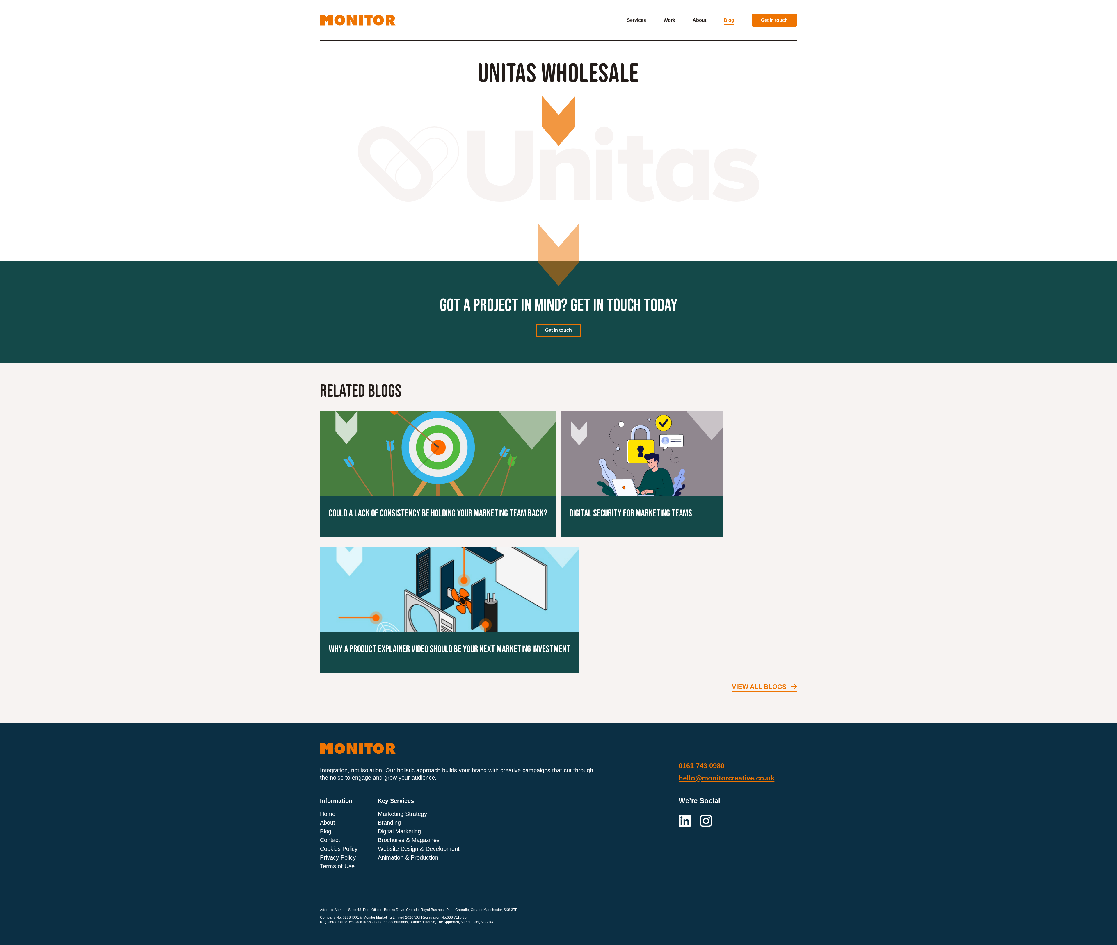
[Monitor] (358, 20)
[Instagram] (706, 820)
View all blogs (759, 686)
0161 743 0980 (701, 766)
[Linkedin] (686, 820)
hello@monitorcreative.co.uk (726, 778)
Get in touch (774, 20)
